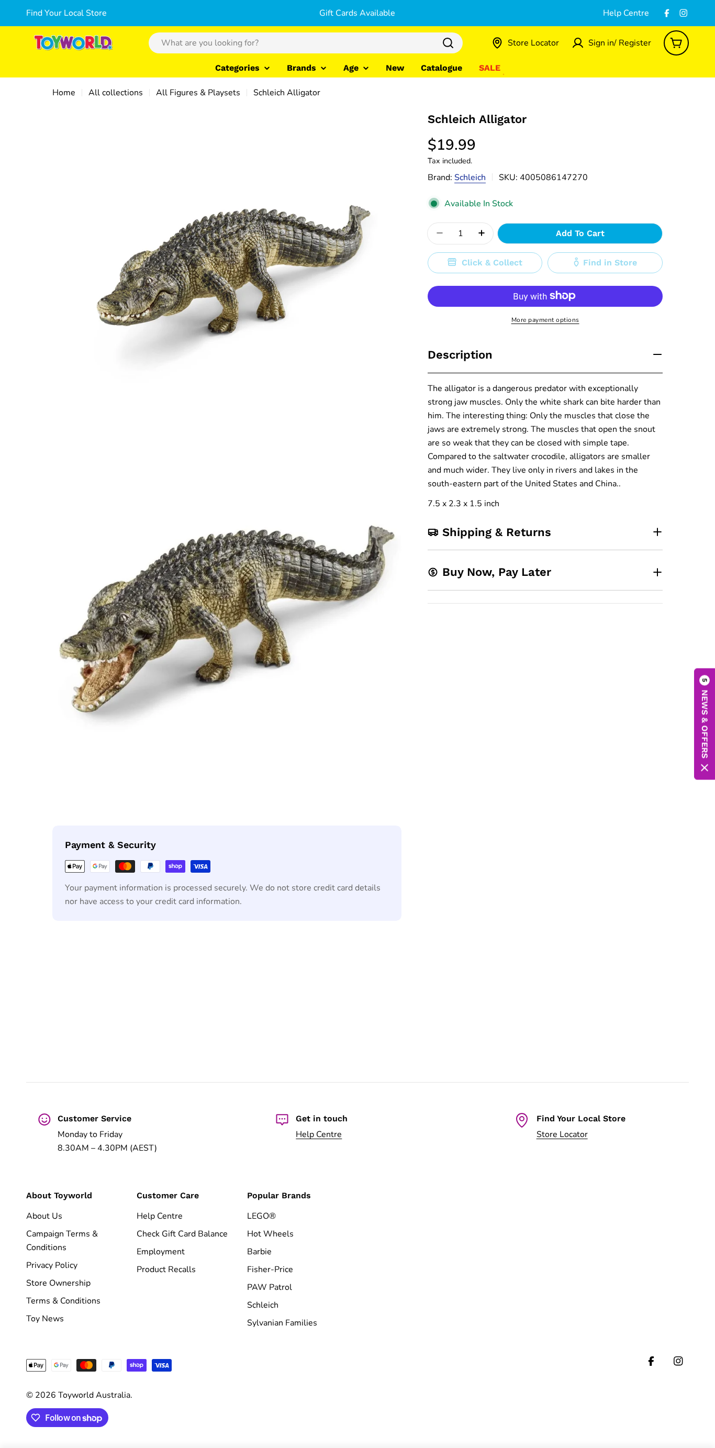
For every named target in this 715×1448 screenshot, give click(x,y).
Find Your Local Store (66, 13)
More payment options (545, 319)
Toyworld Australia (94, 1395)
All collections (115, 92)
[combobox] (306, 42)
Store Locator (562, 1134)
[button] (704, 724)
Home (63, 92)
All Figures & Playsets (198, 92)
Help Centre (626, 13)
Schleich (470, 177)
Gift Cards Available (357, 13)
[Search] (448, 43)
